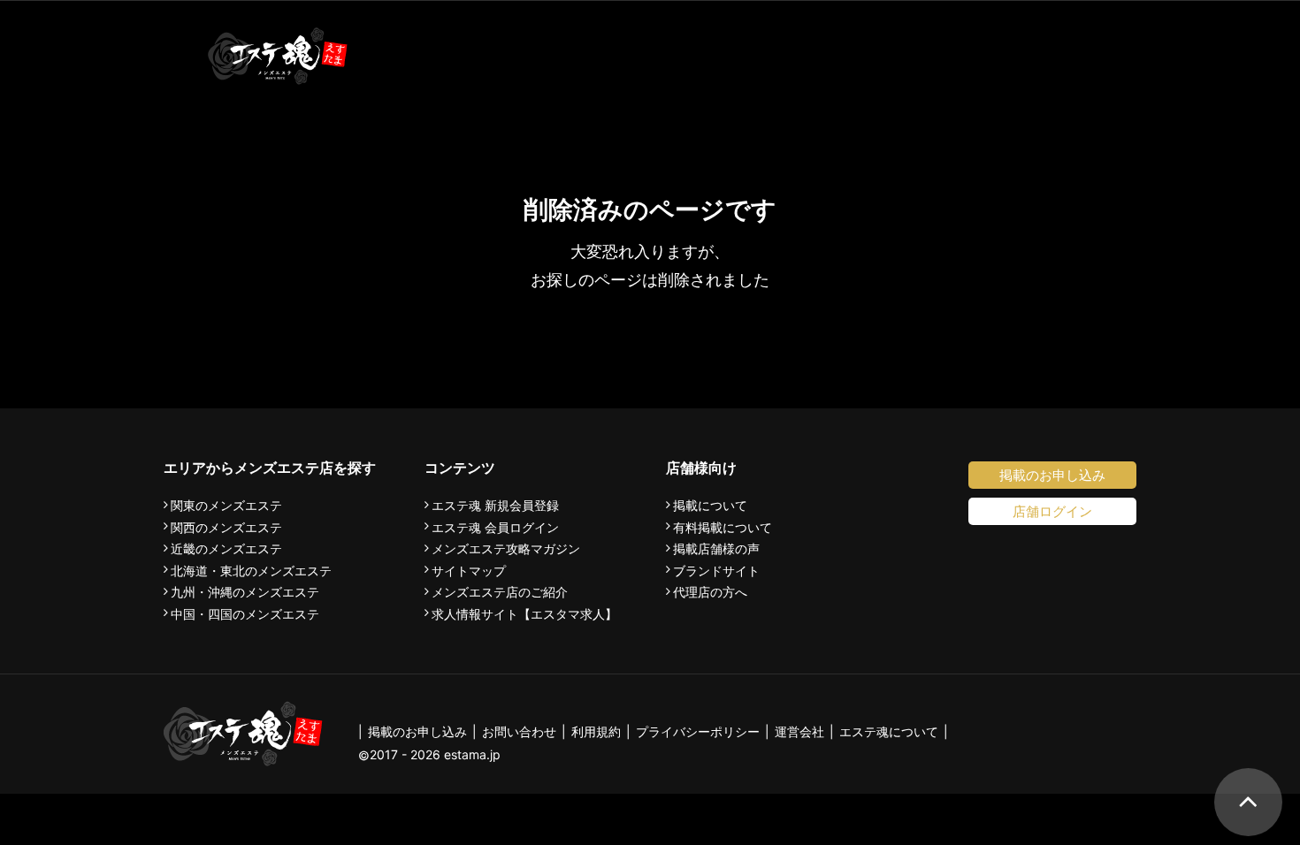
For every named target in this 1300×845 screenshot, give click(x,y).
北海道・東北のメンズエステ (251, 571)
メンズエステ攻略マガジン (506, 549)
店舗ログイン (1052, 511)
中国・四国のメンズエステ (245, 614)
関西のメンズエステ (226, 527)
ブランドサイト (716, 571)
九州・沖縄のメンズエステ (245, 592)
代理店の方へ (710, 592)
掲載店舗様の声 (716, 549)
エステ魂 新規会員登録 (495, 505)
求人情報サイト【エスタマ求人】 (524, 614)
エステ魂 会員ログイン (495, 527)
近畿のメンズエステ (226, 549)
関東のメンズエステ (226, 505)
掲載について (710, 505)
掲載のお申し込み (1052, 475)
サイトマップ (469, 571)
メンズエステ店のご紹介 (500, 592)
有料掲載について (722, 527)
